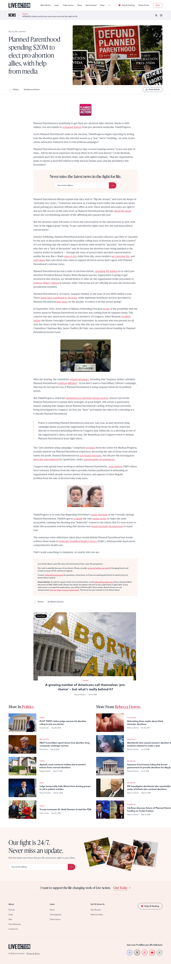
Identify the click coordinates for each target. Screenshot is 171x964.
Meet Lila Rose (97, 914)
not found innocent (91, 455)
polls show (39, 260)
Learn (57, 5)
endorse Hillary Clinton (46, 282)
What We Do (45, 5)
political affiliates (67, 383)
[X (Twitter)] (156, 15)
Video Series (68, 5)
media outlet (99, 518)
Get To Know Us (97, 904)
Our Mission (96, 910)
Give (158, 5)
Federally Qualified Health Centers (78, 541)
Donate (12, 910)
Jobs (10, 919)
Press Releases (15, 924)
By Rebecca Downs (32, 89)
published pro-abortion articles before (87, 398)
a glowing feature (72, 127)
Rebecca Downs (128, 706)
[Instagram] (161, 15)
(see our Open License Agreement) (64, 590)
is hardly (77, 518)
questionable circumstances (99, 459)
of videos (90, 447)
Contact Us (13, 929)
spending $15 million (106, 271)
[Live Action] (19, 5)
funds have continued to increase (58, 297)
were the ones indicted (46, 459)
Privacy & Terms (33, 953)
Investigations (56, 914)
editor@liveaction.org (54, 575)
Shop (102, 5)
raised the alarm (122, 210)
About (11, 904)
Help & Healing (128, 5)
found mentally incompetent (107, 526)
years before (115, 466)
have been (62, 301)
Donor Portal (143, 5)
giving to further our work (98, 568)
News (79, 5)
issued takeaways (79, 379)
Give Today (120, 887)
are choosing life (120, 256)
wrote (106, 308)
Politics (16, 89)
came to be (70, 256)
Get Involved (91, 5)
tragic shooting (99, 514)
